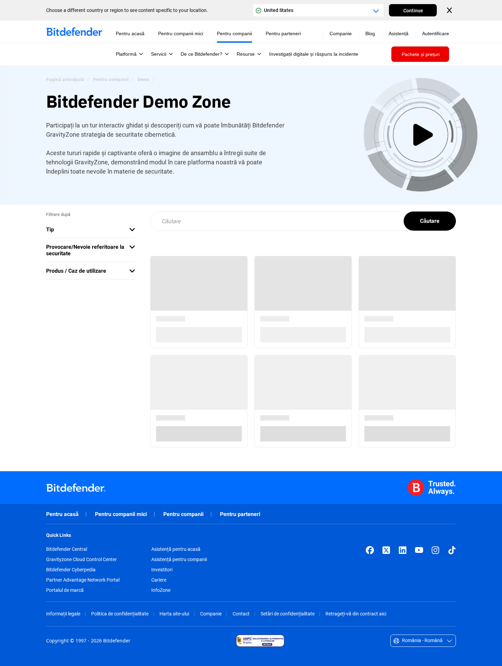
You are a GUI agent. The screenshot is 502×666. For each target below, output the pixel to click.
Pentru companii (110, 79)
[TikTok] (452, 550)
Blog (370, 33)
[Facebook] (370, 550)
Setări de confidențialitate (288, 613)
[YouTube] (419, 550)
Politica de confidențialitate (120, 613)
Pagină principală (65, 79)
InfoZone (160, 590)
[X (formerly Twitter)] (386, 550)
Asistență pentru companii (179, 559)
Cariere (158, 580)
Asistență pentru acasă (175, 549)
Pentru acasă (62, 514)
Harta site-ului (174, 613)
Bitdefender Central (66, 549)
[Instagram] (435, 550)
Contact (241, 613)
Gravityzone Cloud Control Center (81, 559)
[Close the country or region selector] (450, 10)
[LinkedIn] (403, 550)
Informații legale (63, 613)
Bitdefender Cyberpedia (71, 570)
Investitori (161, 570)
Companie (211, 613)
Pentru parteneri (240, 514)
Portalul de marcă (65, 590)
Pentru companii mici (121, 514)
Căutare (430, 221)
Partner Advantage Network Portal (83, 580)
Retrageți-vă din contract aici (355, 613)
